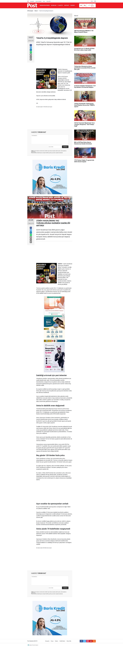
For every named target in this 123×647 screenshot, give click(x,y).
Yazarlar (53, 5)
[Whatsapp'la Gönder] (31, 52)
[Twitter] (31, 47)
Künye (52, 641)
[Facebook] (31, 45)
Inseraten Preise (45, 5)
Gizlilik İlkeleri (62, 641)
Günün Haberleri (38, 1)
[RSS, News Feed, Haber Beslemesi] (94, 641)
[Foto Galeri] (95, 1)
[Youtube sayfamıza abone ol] (91, 641)
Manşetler (32, 1)
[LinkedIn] (31, 50)
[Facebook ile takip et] (81, 641)
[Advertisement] (54, 58)
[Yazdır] (31, 57)
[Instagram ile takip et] (87, 641)
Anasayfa (47, 641)
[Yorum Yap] (31, 59)
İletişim (56, 641)
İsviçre (72, 5)
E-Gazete (60, 5)
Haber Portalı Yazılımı (33, 645)
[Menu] (81, 5)
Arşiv (44, 1)
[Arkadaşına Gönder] (31, 55)
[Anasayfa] (28, 1)
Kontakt (66, 5)
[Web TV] (92, 1)
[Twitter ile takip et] (84, 641)
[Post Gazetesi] (32, 5)
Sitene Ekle (49, 1)
